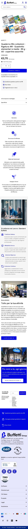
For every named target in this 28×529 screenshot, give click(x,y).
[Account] (23, 3)
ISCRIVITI (22, 393)
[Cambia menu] (2, 3)
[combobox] (14, 7)
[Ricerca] (25, 7)
